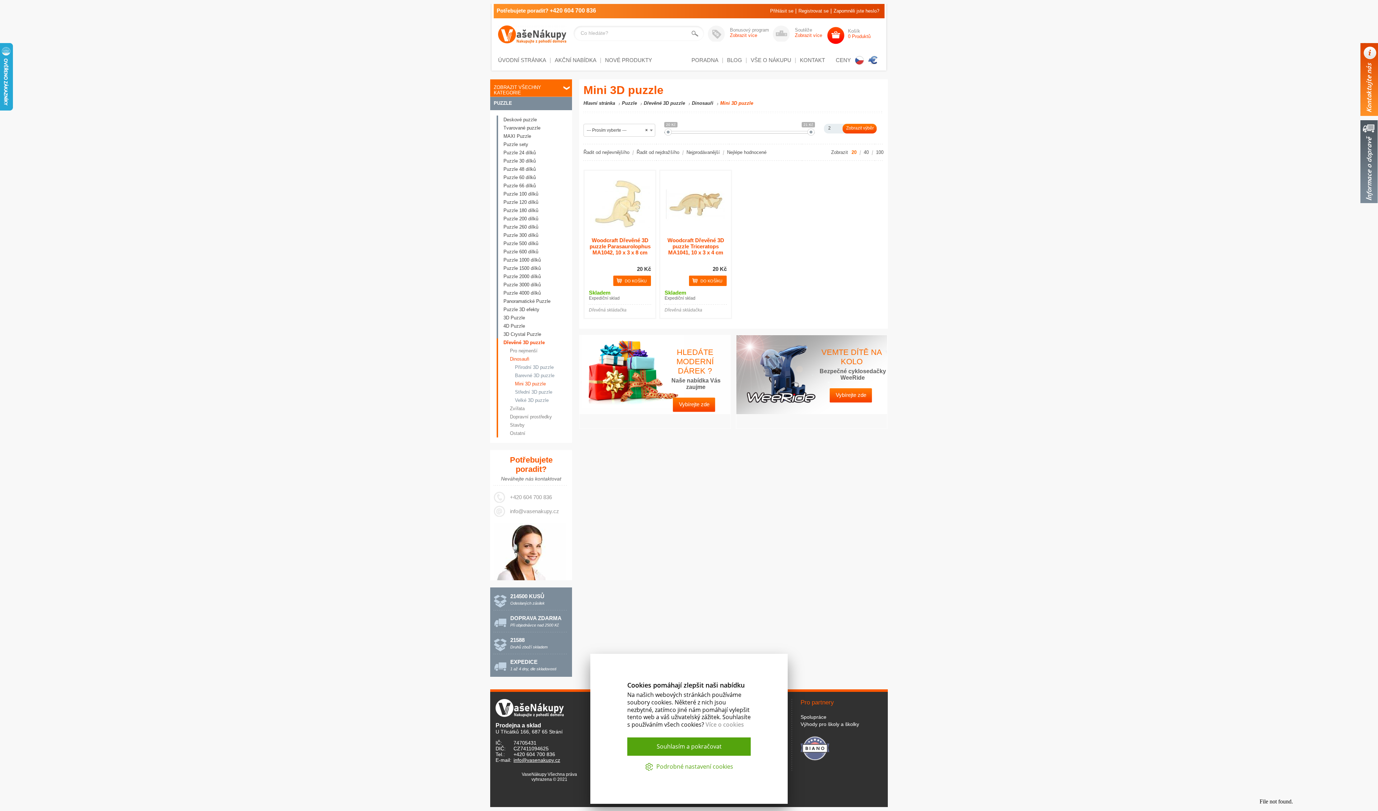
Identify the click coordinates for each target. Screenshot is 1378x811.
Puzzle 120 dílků (520, 202)
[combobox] (619, 130)
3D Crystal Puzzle (522, 334)
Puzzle (503, 103)
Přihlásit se (781, 11)
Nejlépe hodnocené (747, 152)
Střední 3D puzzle (533, 392)
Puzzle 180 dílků (520, 210)
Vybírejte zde (694, 404)
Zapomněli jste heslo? (856, 11)
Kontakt (812, 60)
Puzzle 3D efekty (521, 309)
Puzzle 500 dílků (520, 243)
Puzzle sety (515, 144)
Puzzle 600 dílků (520, 251)
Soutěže (808, 32)
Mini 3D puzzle (530, 383)
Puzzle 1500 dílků (522, 268)
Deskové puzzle (520, 119)
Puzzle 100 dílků (520, 194)
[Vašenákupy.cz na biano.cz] (815, 747)
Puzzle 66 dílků (519, 185)
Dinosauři (519, 359)
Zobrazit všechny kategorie (517, 90)
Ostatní (517, 433)
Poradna (705, 60)
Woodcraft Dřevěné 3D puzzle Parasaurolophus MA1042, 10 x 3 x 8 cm (620, 246)
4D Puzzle (514, 326)
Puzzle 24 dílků (519, 152)
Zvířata (517, 408)
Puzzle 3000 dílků (522, 284)
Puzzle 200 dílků (520, 218)
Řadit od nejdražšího (658, 152)
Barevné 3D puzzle (534, 375)
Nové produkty (628, 60)
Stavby (517, 425)
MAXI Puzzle (517, 136)
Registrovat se (813, 11)
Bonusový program (749, 32)
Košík (859, 33)
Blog (734, 60)
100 (879, 152)
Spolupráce (813, 717)
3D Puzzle (514, 317)
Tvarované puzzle (521, 128)
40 (866, 152)
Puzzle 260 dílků (520, 227)
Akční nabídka (575, 60)
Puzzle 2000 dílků (522, 276)
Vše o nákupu (771, 60)
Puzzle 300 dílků (520, 235)
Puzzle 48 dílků (519, 169)
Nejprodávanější (703, 152)
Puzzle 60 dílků (519, 177)
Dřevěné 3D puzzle (524, 342)
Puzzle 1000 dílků (522, 260)
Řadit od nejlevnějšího (606, 152)
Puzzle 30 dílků (519, 161)
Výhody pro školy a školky (830, 724)
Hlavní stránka (599, 103)
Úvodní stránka (522, 60)
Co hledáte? (594, 33)
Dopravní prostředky (531, 416)
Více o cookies (725, 724)
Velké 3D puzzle (532, 400)
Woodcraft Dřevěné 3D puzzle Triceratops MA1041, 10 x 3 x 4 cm (695, 246)
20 (854, 152)
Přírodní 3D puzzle (534, 367)
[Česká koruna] (859, 60)
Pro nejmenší (524, 350)
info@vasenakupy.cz (534, 511)
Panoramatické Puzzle (526, 301)
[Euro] (873, 60)
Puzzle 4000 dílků (522, 293)
